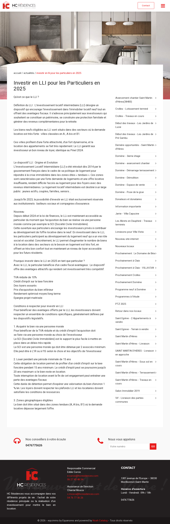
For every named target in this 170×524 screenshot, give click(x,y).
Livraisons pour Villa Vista (129, 231)
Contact (146, 5)
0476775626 (127, 499)
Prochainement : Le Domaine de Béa (135, 253)
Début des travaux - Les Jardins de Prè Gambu (134, 136)
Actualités (29, 73)
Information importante (128, 206)
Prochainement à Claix (127, 260)
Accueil (17, 73)
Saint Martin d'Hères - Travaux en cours (133, 381)
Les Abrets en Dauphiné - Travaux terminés (133, 222)
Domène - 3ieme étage (127, 156)
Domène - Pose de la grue (129, 192)
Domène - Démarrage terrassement (134, 170)
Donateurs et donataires (128, 199)
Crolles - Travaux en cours (129, 116)
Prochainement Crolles (127, 275)
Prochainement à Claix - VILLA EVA (134, 267)
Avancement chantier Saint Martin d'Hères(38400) (133, 99)
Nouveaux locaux (124, 246)
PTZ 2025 (120, 303)
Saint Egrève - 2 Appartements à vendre (133, 320)
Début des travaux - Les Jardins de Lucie (134, 125)
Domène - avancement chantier (132, 163)
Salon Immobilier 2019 (127, 390)
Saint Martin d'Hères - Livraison (132, 343)
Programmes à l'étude (127, 296)
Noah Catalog (100, 520)
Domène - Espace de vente (130, 184)
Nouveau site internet (127, 238)
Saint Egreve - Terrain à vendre (132, 329)
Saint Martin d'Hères (126, 336)
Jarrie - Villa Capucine (127, 213)
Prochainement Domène (128, 282)
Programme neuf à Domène (130, 289)
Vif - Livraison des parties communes (129, 399)
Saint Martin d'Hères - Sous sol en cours (134, 363)
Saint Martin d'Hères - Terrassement (135, 372)
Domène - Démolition (126, 177)
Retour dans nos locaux (128, 311)
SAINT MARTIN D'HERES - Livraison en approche (134, 352)
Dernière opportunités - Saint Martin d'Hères (134, 147)
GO (153, 446)
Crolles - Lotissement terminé (131, 108)
